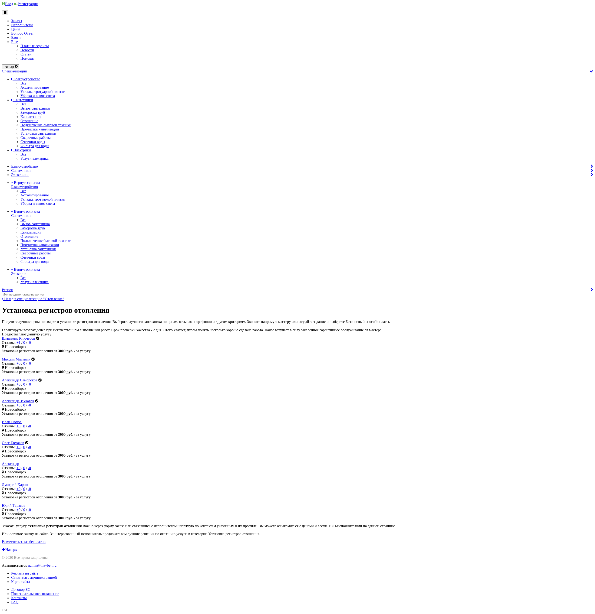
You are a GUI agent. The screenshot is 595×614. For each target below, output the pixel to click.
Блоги (16, 37)
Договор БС (20, 589)
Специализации (14, 71)
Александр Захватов (18, 401)
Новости (27, 50)
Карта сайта (20, 582)
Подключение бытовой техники (45, 125)
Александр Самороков (19, 380)
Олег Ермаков (13, 443)
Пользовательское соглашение (35, 594)
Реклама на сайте (24, 573)
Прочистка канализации (39, 129)
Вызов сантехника (35, 108)
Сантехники (23, 100)
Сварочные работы (35, 138)
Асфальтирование (34, 87)
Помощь (27, 58)
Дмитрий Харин (15, 485)
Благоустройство (26, 79)
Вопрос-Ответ (22, 33)
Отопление (29, 121)
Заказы (16, 21)
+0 (18, 363)
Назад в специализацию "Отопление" (33, 299)
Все (23, 83)
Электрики (22, 150)
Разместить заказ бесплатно (24, 542)
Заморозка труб (32, 112)
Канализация (30, 117)
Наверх (11, 550)
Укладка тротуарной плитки (42, 92)
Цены (15, 29)
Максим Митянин (16, 359)
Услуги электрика (34, 158)
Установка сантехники (38, 133)
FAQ (15, 602)
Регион (7, 290)
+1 (18, 342)
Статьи (26, 54)
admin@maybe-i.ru (42, 565)
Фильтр (9, 66)
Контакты (19, 598)
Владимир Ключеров (18, 338)
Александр (10, 464)
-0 (29, 342)
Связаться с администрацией (34, 577)
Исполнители (22, 25)
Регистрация (28, 4)
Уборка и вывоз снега (37, 96)
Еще (14, 42)
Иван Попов (12, 422)
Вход (9, 4)
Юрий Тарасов (13, 505)
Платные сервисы (34, 46)
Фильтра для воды (34, 146)
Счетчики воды (32, 142)
